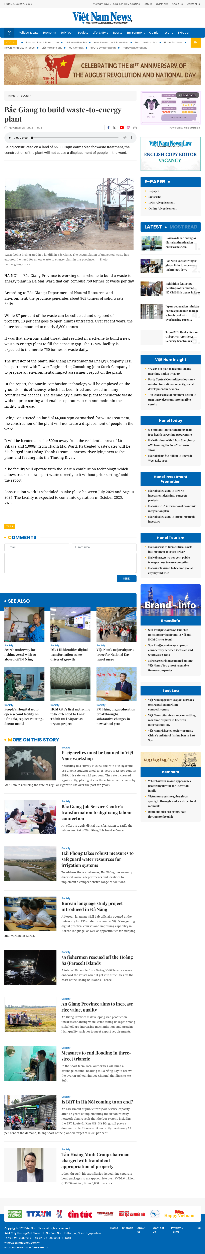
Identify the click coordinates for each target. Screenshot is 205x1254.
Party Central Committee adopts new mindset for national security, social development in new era (172, 384)
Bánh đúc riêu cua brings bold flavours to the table (167, 814)
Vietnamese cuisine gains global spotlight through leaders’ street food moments (172, 801)
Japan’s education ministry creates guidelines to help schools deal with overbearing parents (183, 312)
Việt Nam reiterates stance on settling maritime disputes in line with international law (172, 720)
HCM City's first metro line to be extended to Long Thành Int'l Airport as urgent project (70, 716)
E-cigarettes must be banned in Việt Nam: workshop (97, 755)
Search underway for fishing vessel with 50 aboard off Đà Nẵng (20, 654)
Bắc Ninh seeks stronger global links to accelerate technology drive (181, 265)
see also (19, 601)
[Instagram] (128, 127)
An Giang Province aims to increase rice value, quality (97, 1007)
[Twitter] (114, 128)
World (169, 33)
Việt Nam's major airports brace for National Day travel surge (115, 654)
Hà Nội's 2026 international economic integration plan (172, 508)
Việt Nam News (102, 18)
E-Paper (184, 33)
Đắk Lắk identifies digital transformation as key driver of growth (69, 654)
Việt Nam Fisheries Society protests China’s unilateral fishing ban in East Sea (171, 735)
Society (83, 33)
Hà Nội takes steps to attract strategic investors (171, 519)
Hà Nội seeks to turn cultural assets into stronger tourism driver (170, 549)
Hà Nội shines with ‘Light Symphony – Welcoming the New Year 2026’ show (171, 445)
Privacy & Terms (177, 1230)
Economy (49, 33)
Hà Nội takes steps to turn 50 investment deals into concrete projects (167, 495)
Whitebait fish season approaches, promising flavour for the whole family (170, 785)
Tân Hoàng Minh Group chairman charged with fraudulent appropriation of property (95, 1160)
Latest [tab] (153, 226)
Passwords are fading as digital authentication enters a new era (181, 242)
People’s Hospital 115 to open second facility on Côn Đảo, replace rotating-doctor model (24, 716)
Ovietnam (162, 4)
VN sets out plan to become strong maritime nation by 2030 (169, 371)
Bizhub (148, 4)
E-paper (155, 182)
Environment (136, 33)
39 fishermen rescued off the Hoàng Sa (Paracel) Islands (97, 960)
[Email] (135, 128)
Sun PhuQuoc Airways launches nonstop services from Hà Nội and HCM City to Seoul (169, 634)
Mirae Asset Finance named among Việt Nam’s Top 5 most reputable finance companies (170, 665)
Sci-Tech (66, 33)
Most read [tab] (183, 226)
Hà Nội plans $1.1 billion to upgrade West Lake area (170, 458)
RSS (198, 1228)
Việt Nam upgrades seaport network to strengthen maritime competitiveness (171, 704)
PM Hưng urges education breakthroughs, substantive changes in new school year (115, 716)
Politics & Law (28, 33)
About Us (177, 4)
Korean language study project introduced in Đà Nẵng (92, 906)
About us (141, 1230)
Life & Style (100, 33)
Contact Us (194, 4)
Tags (9, 526)
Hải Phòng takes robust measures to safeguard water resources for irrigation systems (97, 859)
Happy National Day (135, 47)
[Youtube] (121, 127)
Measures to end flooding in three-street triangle (96, 1056)
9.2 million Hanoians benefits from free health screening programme (170, 432)
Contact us (158, 1230)
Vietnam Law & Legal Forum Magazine (116, 4)
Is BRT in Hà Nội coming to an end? (97, 1102)
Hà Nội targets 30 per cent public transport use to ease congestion (169, 560)
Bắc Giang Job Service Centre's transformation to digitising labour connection (96, 812)
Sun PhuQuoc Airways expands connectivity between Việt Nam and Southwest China (170, 650)
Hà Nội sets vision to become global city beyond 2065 (170, 570)
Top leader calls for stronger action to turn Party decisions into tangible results (172, 399)
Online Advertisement (163, 208)
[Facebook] (109, 128)
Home (11, 95)
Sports (117, 33)
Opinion (154, 33)
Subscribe (155, 197)
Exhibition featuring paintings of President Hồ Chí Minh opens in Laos (183, 288)
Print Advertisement (162, 203)
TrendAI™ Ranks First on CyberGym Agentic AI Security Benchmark (182, 336)
